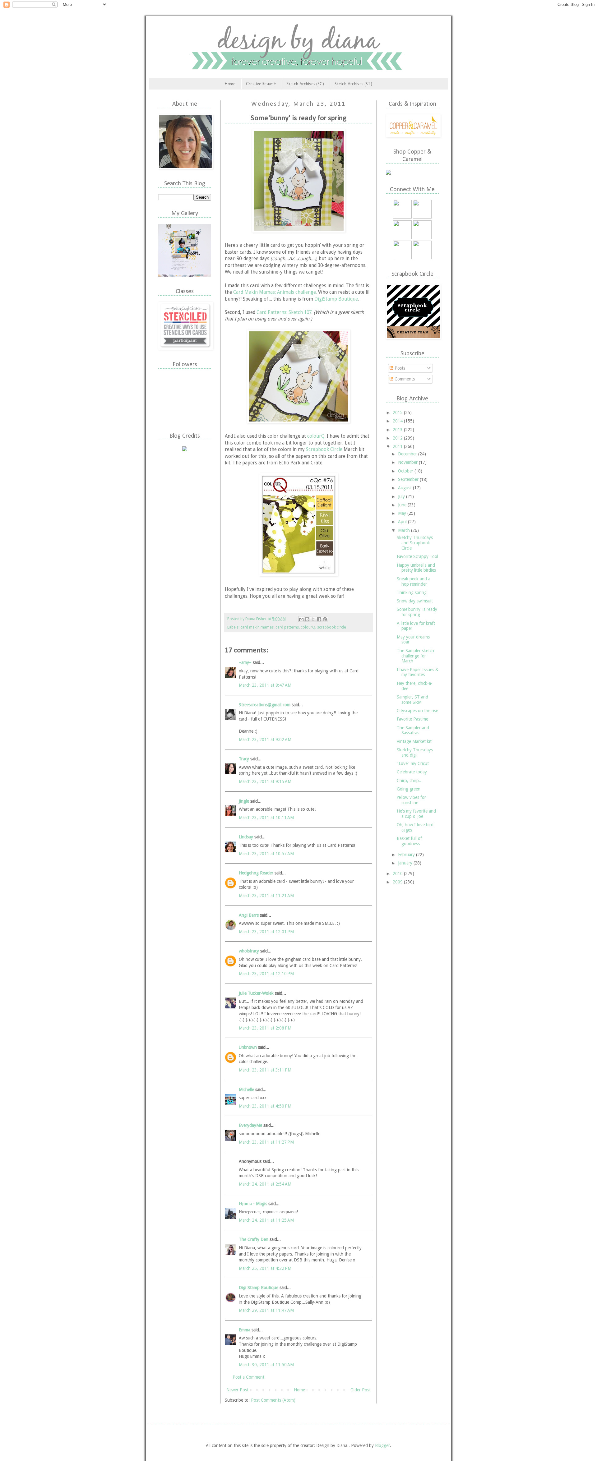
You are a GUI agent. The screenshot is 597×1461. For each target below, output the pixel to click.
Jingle (244, 801)
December (408, 453)
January (406, 862)
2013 (398, 429)
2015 (398, 412)
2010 (398, 873)
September (409, 479)
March (404, 530)
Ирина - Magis (253, 1203)
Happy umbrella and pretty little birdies (416, 568)
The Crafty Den (253, 1239)
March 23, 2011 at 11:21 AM (266, 895)
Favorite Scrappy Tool (417, 556)
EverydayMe (250, 1125)
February (407, 854)
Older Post (360, 1389)
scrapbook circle (331, 627)
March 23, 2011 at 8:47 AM (265, 685)
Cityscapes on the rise (417, 710)
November (408, 462)
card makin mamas (257, 627)
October (406, 470)
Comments (404, 378)
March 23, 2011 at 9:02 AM (265, 739)
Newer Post (237, 1389)
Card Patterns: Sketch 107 (284, 312)
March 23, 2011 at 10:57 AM (266, 853)
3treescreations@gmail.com (264, 704)
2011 (398, 446)
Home (230, 83)
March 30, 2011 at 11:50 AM (266, 1364)
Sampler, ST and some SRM (412, 699)
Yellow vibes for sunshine (411, 800)
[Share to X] (313, 619)
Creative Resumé (261, 83)
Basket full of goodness (409, 841)
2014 (398, 420)
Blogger (382, 1445)
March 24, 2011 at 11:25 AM (266, 1220)
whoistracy (249, 950)
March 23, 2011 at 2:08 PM (265, 1027)
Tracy (244, 758)
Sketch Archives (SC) (305, 83)
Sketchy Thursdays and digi (415, 752)
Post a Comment (248, 1377)
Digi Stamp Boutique (259, 1287)
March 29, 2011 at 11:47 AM (266, 1310)
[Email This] (301, 619)
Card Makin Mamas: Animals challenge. (275, 292)
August (405, 487)
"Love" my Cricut (413, 763)
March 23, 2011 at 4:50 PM (265, 1106)
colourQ (316, 436)
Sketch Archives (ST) (353, 83)
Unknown (248, 1047)
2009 (398, 881)
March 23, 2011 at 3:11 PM (265, 1069)
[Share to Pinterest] (325, 619)
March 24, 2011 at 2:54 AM (265, 1184)
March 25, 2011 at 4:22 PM (265, 1268)
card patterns (287, 627)
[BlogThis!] (307, 619)
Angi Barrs (249, 915)
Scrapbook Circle (324, 449)
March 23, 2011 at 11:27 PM (266, 1142)
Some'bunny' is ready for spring (417, 612)
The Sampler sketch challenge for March (415, 656)
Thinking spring (412, 592)
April (403, 521)
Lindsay (246, 836)
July (402, 496)
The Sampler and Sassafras (413, 730)
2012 (398, 438)
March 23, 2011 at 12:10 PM (266, 973)
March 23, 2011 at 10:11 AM (266, 817)
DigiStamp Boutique (336, 299)
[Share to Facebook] (319, 619)
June (403, 504)
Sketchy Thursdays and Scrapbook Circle (415, 543)
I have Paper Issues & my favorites (417, 672)
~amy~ (245, 662)
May (402, 513)
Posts (399, 368)
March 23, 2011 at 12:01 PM (266, 931)
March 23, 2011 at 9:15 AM (265, 781)
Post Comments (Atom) (273, 1400)
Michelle (246, 1089)
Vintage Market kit (414, 741)
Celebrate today (412, 771)
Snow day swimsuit (415, 600)
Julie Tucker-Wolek (256, 993)
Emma (244, 1329)
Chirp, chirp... (410, 780)
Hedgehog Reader (256, 872)
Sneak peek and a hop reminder (413, 581)
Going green (408, 788)
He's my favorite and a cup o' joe (416, 814)
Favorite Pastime (412, 719)
